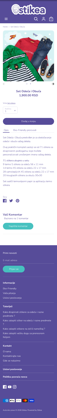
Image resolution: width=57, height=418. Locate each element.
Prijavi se (13, 269)
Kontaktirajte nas (12, 356)
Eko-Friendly (9, 288)
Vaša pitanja (9, 293)
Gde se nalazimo (11, 360)
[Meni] (6, 19)
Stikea (24, 410)
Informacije (9, 282)
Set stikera (11, 103)
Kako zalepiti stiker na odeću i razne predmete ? (27, 322)
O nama (7, 351)
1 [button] (26, 84)
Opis (6, 130)
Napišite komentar (18, 226)
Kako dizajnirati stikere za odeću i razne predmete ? (23, 314)
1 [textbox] (5, 111)
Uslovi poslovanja (12, 297)
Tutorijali (7, 306)
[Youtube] (9, 386)
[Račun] (43, 17)
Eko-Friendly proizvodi (24, 130)
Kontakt (7, 345)
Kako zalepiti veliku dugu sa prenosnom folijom (23, 335)
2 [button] (30, 83)
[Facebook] (4, 386)
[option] (28, 55)
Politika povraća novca (15, 376)
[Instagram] (14, 386)
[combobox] (10, 110)
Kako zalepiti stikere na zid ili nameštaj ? (24, 328)
